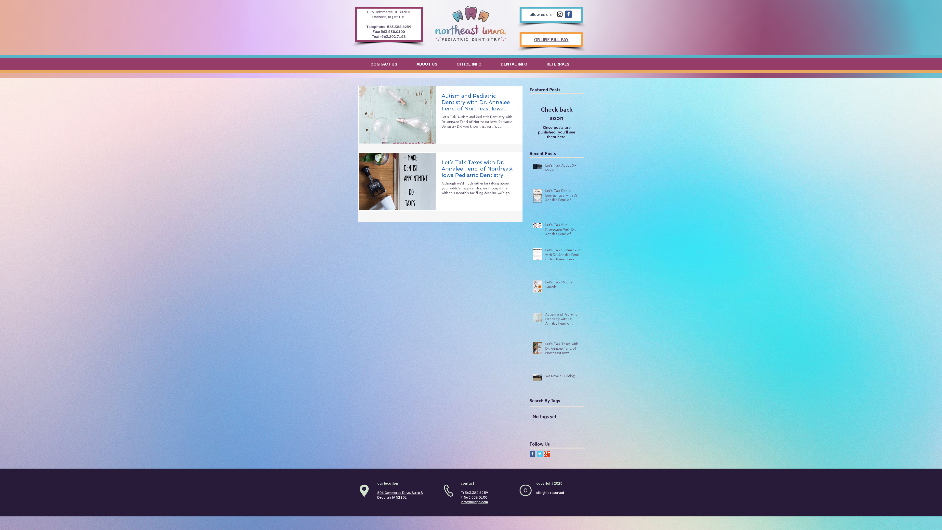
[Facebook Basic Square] (532, 454)
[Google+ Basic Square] (547, 454)
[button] (378, 64)
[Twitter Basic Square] (540, 454)
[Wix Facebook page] (568, 14)
